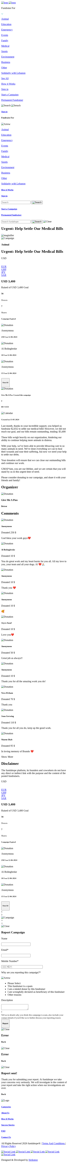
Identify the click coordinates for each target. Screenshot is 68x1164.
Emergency (7, 29)
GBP (3, 269)
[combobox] (6, 966)
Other (4, 67)
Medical (5, 46)
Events (4, 35)
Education (6, 24)
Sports (4, 51)
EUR (3, 266)
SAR (3, 275)
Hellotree (33, 1160)
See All (5, 78)
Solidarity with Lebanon (13, 73)
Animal (5, 19)
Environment (7, 56)
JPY (3, 272)
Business (5, 62)
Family (4, 40)
